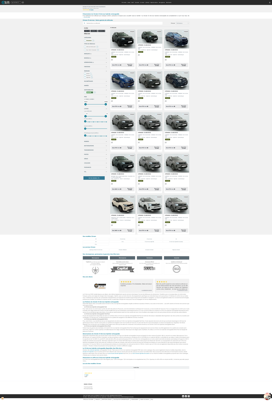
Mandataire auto (86, 8)
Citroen (91, 8)
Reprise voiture (154, 2)
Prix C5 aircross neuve (88, 388)
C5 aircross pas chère (88, 387)
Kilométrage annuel (91, 133)
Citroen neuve (96, 8)
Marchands (168, 2)
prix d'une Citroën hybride (116, 353)
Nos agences (162, 2)
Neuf (132, 2)
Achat (129, 2)
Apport (88, 126)
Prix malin (124, 2)
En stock (142, 2)
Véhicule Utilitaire (88, 399)
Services (97, 399)
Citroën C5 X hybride (88, 351)
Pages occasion (144, 399)
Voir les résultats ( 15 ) (94, 178)
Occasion (137, 2)
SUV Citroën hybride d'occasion (141, 353)
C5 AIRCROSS (101, 30)
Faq (152, 399)
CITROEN (86, 30)
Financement (134, 399)
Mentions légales (107, 399)
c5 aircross (93, 30)
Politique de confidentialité (121, 399)
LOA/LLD (147, 2)
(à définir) (89, 118)
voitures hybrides (94, 350)
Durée (88, 118)
